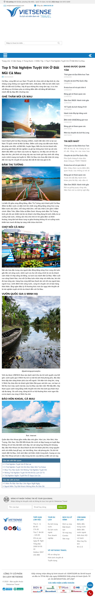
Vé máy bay (67, 533)
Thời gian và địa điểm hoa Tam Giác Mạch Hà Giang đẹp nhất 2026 (76, 75)
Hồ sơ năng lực (54, 554)
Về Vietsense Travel (57, 550)
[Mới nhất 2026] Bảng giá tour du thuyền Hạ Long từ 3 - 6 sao (76, 120)
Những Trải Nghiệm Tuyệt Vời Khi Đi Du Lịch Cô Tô (24, 473)
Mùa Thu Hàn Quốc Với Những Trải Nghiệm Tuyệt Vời (25, 470)
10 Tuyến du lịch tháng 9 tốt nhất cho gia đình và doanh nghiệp (75, 107)
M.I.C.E (80, 547)
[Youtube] (10, 528)
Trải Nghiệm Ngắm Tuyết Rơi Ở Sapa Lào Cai (22, 475)
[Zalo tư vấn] (90, 585)
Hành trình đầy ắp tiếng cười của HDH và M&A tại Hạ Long (75, 113)
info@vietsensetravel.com (15, 6)
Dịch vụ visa (67, 524)
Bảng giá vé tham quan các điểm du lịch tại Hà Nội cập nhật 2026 (75, 94)
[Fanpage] (6, 528)
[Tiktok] (15, 528)
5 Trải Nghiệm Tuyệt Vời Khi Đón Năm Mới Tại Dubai (25, 467)
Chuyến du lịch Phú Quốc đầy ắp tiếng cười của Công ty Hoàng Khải (75, 81)
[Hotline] (90, 593)
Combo (65, 536)
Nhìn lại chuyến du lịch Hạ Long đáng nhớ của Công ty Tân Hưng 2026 (76, 133)
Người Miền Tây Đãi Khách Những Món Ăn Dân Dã (24, 486)
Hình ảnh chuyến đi (55, 558)
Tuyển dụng (52, 560)
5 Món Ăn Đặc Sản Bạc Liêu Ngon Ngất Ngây (22, 483)
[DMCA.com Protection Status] (87, 589)
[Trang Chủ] (28, 12)
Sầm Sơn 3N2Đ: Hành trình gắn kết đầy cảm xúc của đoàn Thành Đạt (76, 100)
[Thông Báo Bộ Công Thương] (7, 589)
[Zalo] (19, 528)
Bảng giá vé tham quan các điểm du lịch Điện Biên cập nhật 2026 (75, 126)
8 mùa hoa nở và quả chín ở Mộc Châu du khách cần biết (75, 87)
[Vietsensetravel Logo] (12, 520)
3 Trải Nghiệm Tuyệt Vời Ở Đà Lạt (17, 464)
